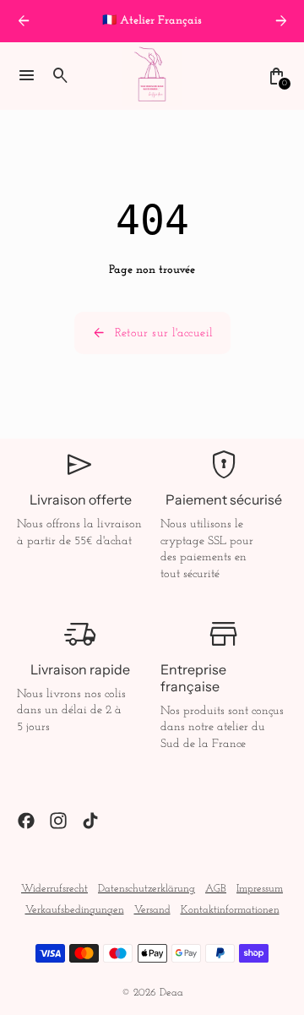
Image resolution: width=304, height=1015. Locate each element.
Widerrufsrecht (54, 889)
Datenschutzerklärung (146, 889)
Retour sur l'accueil (152, 333)
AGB (215, 889)
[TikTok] (90, 820)
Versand (152, 910)
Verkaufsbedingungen (74, 910)
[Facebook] (26, 820)
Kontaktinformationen (230, 910)
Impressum (259, 889)
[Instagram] (58, 820)
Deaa (171, 993)
